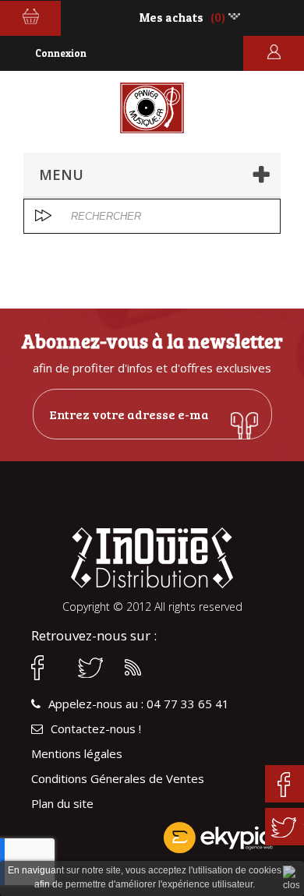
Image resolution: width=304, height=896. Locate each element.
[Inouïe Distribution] (152, 108)
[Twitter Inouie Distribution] (93, 668)
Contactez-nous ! (96, 728)
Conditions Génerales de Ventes (117, 778)
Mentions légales (76, 753)
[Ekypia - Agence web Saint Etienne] (152, 837)
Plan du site (62, 803)
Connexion (61, 53)
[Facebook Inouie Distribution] (46, 667)
